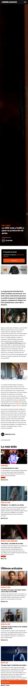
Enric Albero (5, 518)
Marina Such (5, 601)
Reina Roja (3, 556)
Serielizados (9, 240)
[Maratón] (14, 270)
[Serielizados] (3, 240)
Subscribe (14, 260)
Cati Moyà (4, 559)
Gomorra (3, 477)
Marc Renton (5, 480)
